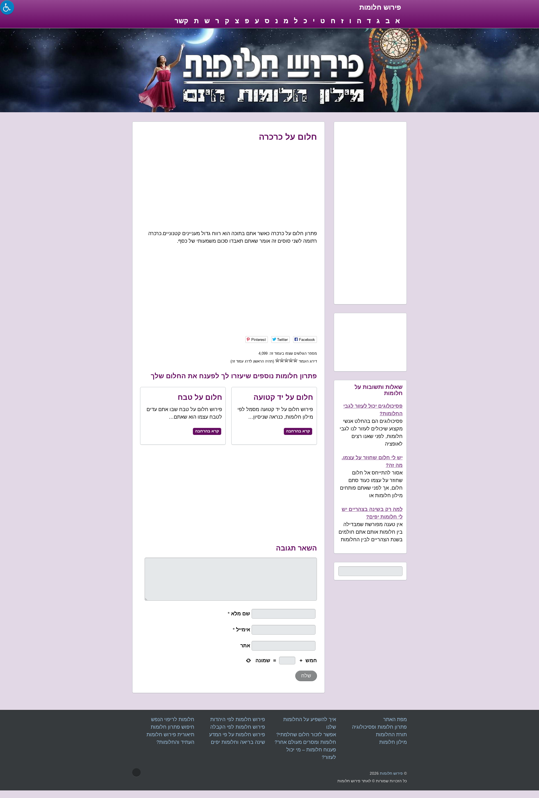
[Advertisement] (228, 184)
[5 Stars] (277, 360)
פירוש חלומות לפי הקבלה (237, 727)
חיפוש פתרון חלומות (172, 727)
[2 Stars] (291, 360)
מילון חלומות (393, 742)
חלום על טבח (200, 397)
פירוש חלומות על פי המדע (237, 734)
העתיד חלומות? (175, 742)
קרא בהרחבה (207, 431)
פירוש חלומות (391, 773)
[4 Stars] (282, 360)
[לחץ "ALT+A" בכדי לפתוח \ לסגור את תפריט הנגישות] (7, 7)
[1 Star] (295, 360)
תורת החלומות (391, 734)
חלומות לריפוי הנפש (172, 719)
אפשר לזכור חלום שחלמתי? (306, 734)
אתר (246, 645)
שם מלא (241, 613)
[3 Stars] (286, 360)
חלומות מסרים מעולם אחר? (305, 742)
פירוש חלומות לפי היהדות (237, 719)
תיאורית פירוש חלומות (170, 734)
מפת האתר (395, 719)
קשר (181, 20)
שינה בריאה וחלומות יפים (238, 742)
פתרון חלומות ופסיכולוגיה (379, 727)
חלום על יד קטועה (283, 397)
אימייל (244, 629)
